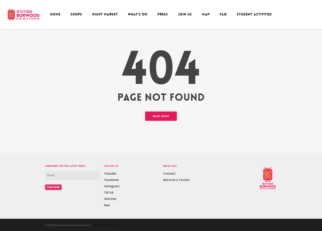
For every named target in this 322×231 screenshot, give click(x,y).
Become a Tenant (176, 180)
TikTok (109, 192)
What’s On (137, 14)
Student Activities (254, 14)
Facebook (111, 180)
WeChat (110, 199)
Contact (169, 173)
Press (162, 14)
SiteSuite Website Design (105, 225)
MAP (206, 14)
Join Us (185, 14)
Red (107, 205)
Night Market (105, 14)
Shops (76, 14)
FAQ (223, 14)
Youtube (110, 173)
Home (55, 14)
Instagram (111, 186)
